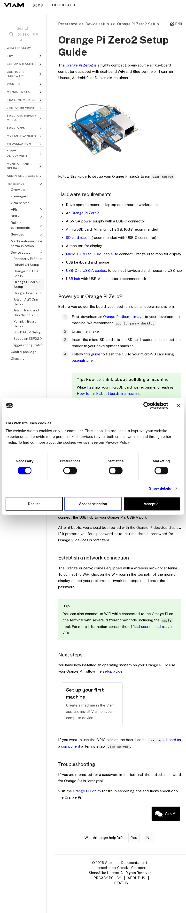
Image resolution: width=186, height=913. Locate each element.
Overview (18, 189)
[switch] (70, 470)
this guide (92, 354)
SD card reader (78, 238)
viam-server (20, 203)
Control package (23, 352)
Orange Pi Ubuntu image (123, 317)
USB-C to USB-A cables (86, 270)
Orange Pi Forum (87, 791)
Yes (134, 837)
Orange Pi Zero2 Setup (26, 284)
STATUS (121, 883)
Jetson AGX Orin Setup (26, 301)
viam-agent (19, 196)
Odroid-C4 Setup (26, 265)
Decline (34, 504)
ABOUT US (136, 878)
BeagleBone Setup (28, 293)
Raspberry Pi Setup (28, 259)
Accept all (152, 504)
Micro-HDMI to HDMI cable (89, 254)
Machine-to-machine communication (26, 243)
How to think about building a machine (108, 393)
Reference (67, 24)
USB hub (73, 279)
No (149, 837)
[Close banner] (178, 405)
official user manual (144, 627)
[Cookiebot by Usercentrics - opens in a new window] (147, 405)
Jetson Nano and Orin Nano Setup (26, 312)
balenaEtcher (83, 360)
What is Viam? (19, 48)
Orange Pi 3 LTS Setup (26, 273)
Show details (160, 488)
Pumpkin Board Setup (25, 323)
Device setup (97, 24)
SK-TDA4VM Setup (27, 332)
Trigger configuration (27, 345)
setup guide (113, 671)
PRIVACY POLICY (107, 878)
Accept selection (93, 504)
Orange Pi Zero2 (79, 65)
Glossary (17, 359)
